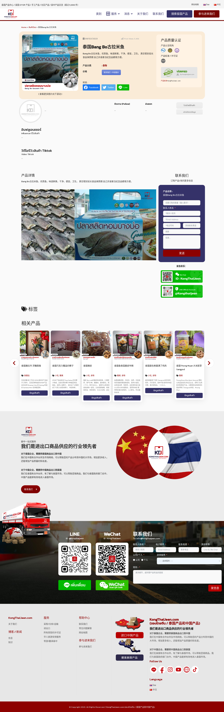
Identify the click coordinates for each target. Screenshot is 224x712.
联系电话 (182, 542)
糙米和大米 (59, 375)
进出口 (47, 625)
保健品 (150, 375)
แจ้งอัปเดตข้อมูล (189, 112)
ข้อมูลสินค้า (34, 395)
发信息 (215, 586)
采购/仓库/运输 (51, 621)
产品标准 (164, 81)
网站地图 (83, 630)
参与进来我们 (85, 644)
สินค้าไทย (32, 27)
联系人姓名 (168, 208)
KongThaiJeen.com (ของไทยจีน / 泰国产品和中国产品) (130, 704)
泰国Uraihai (181, 365)
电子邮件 (160, 542)
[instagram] (170, 667)
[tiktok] (195, 667)
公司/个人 (137, 552)
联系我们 (28, 486)
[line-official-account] (154, 667)
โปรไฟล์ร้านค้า (189, 105)
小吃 (26, 375)
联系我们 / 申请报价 (111, 72)
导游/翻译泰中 (50, 638)
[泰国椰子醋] (127, 345)
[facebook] (162, 667)
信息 (10, 635)
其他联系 (205, 542)
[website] (187, 667)
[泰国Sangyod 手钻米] (65, 345)
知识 (10, 640)
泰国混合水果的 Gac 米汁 (157, 365)
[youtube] (178, 667)
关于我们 (12, 621)
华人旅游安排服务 (52, 634)
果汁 (159, 375)
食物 (105, 65)
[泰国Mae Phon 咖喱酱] (96, 345)
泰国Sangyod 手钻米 (62, 365)
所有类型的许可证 (52, 630)
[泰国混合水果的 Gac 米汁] (158, 345)
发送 (182, 253)
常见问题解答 (85, 625)
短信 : (135, 564)
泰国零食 (32, 375)
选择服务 (161, 552)
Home (24, 27)
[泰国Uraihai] (189, 345)
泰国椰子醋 (119, 365)
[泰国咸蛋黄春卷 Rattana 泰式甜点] (34, 345)
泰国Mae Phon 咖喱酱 (93, 365)
